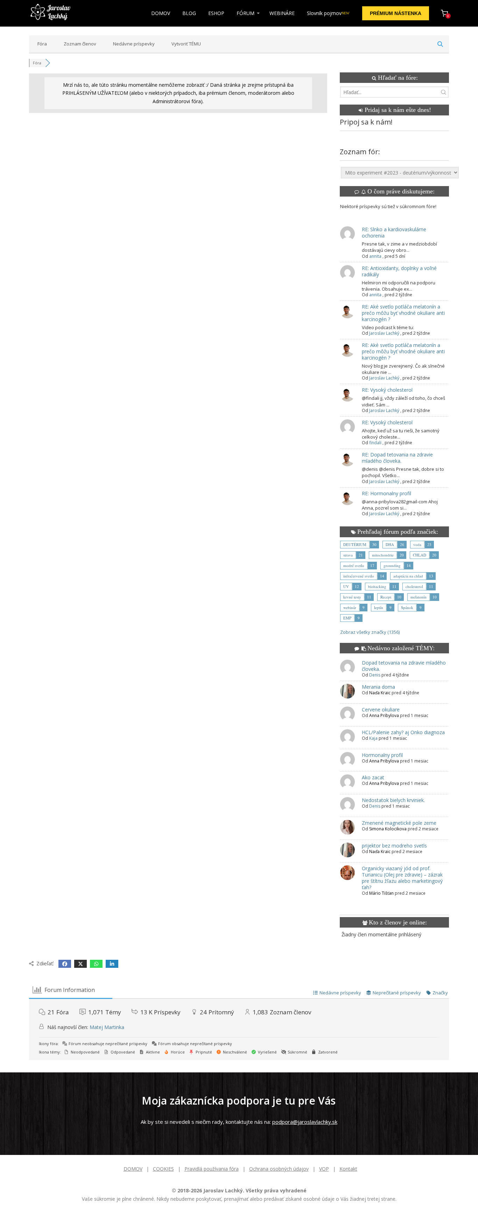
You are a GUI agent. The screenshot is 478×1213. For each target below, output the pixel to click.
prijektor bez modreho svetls (394, 845)
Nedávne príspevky (134, 44)
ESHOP (216, 13)
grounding (392, 565)
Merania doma (378, 686)
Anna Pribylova (384, 715)
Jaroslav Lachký (384, 333)
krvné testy (352, 597)
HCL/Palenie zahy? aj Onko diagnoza (403, 732)
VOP (324, 1168)
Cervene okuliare (381, 709)
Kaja (373, 738)
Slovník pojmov (328, 13)
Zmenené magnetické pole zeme (399, 823)
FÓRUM (245, 13)
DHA (390, 544)
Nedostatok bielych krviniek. (393, 800)
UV (346, 586)
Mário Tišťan (381, 893)
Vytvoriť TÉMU (186, 44)
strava (348, 555)
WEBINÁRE (282, 13)
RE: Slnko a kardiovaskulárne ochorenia (394, 232)
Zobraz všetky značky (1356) (370, 632)
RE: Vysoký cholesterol (387, 389)
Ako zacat (373, 777)
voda (417, 544)
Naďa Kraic (380, 693)
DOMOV (160, 13)
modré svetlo (353, 565)
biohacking (377, 586)
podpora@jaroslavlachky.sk (304, 1121)
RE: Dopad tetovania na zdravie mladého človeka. (397, 457)
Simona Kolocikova (388, 829)
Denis (374, 675)
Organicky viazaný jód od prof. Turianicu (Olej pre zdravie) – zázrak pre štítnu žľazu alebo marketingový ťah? (402, 878)
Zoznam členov (80, 44)
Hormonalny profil (382, 755)
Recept (385, 597)
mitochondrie (383, 555)
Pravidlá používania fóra (211, 1168)
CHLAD (419, 555)
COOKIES (163, 1168)
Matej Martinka (107, 1027)
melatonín (418, 597)
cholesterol (414, 586)
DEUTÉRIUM (354, 544)
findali (375, 443)
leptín (378, 607)
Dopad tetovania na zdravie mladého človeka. (404, 665)
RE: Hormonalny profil (386, 493)
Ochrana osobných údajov (279, 1168)
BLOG (189, 13)
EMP (347, 617)
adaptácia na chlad (408, 576)
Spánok (407, 607)
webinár (349, 607)
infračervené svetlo (358, 576)
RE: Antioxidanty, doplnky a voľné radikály (399, 271)
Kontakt (348, 1168)
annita (375, 256)
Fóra (42, 44)
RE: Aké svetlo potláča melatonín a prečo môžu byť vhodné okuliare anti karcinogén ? (403, 312)
